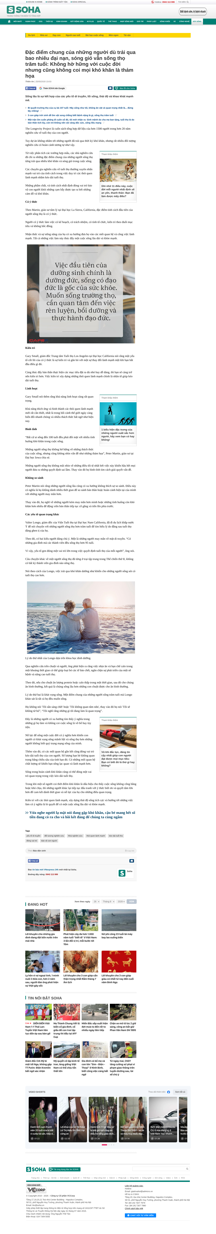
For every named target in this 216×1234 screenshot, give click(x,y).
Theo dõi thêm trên (157, 1092)
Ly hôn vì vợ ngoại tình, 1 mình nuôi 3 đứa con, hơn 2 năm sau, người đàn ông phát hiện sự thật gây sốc (42, 980)
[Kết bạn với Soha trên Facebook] (122, 873)
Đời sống (197, 21)
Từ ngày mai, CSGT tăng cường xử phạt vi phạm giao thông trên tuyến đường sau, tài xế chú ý (122, 1067)
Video (168, 1178)
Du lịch (31, 35)
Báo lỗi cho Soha (127, 88)
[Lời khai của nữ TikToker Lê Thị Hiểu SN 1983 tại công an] (73, 1119)
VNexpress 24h (51, 869)
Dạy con (57, 35)
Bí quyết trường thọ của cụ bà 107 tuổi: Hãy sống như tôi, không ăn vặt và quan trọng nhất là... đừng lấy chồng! (80, 109)
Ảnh (176, 1178)
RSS (183, 1178)
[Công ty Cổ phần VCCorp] (67, 1188)
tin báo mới (37, 869)
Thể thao (112, 21)
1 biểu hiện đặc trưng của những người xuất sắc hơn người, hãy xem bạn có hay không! (117, 434)
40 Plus (90, 21)
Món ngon (113, 35)
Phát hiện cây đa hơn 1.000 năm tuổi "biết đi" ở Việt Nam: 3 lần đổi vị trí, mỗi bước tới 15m (80, 939)
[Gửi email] (110, 88)
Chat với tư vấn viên (142, 1215)
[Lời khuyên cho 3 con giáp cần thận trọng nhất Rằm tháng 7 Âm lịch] (80, 961)
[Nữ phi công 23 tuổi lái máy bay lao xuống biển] (119, 920)
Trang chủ (35, 1178)
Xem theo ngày (82, 901)
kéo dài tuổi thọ (116, 836)
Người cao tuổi (73, 35)
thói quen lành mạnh (96, 836)
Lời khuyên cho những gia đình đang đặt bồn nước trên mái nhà (41, 937)
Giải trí (140, 21)
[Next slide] (183, 1121)
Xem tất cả (180, 1092)
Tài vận (127, 35)
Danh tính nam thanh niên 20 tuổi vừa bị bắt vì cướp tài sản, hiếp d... (42, 1130)
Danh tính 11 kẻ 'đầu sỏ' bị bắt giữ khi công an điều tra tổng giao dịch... (102, 1130)
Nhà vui (43, 35)
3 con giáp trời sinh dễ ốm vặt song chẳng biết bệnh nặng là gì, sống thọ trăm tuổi (71, 115)
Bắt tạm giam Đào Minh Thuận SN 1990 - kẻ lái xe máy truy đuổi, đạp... (132, 1130)
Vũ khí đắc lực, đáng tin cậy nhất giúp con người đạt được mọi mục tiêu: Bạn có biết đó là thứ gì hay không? (118, 759)
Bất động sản (77, 21)
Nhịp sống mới (126, 21)
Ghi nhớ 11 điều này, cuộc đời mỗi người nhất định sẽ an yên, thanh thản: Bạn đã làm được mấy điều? (117, 191)
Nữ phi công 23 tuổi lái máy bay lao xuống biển (117, 936)
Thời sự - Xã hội (49, 1178)
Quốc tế (101, 21)
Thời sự (49, 21)
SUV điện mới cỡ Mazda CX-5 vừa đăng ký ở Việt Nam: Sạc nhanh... (163, 1130)
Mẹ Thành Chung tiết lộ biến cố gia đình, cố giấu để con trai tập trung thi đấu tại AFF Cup (66, 1030)
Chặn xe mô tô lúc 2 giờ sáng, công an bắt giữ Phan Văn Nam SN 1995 (123, 1027)
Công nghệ (184, 21)
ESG (40, 21)
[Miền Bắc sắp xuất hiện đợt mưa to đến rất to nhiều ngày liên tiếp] (95, 1012)
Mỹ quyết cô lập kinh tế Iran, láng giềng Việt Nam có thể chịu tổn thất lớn (66, 1066)
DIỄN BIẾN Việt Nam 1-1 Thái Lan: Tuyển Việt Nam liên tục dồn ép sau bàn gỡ (37, 1028)
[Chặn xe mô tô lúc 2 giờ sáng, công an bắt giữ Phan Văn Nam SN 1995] (123, 1012)
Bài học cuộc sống (95, 35)
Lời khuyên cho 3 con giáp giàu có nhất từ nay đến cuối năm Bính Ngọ (118, 979)
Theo (81, 851)
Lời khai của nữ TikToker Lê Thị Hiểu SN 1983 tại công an (72, 1130)
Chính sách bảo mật (134, 1208)
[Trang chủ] (24, 11)
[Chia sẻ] (30, 88)
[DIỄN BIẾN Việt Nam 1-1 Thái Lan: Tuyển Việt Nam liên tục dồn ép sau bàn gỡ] (38, 1012)
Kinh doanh (61, 21)
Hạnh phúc (30, 21)
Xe (174, 21)
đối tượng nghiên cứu (54, 836)
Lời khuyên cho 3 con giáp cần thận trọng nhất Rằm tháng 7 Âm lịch (80, 979)
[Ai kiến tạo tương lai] (192, 11)
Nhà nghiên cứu (75, 836)
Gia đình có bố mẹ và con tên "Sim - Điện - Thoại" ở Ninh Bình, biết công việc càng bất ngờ (95, 1067)
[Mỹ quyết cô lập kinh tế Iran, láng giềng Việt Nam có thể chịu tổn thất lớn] (66, 1049)
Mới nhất (18, 21)
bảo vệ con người (49, 841)
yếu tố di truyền (33, 836)
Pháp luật (151, 21)
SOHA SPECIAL (79, 2)
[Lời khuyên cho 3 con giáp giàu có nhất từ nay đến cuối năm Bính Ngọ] (119, 961)
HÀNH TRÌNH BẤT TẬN (57, 2)
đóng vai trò (31, 841)
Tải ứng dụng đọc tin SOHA (65, 1169)
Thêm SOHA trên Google (54, 88)
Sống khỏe (165, 21)
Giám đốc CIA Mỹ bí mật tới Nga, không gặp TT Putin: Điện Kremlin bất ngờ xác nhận (38, 1066)
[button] (104, 1144)
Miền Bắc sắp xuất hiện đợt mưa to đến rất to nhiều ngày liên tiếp (95, 1027)
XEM (131, 901)
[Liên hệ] (131, 861)
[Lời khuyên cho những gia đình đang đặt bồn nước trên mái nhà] (42, 920)
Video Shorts (37, 1092)
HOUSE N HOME (35, 2)
